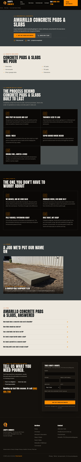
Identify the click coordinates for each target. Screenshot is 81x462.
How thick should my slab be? (12, 327)
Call (55, 2)
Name (46, 370)
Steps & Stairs (38, 437)
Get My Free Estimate (25, 35)
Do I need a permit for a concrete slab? (14, 342)
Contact (47, 3)
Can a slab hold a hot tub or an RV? (13, 332)
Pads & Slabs (38, 440)
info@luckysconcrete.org (64, 431)
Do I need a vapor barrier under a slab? (14, 337)
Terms (55, 456)
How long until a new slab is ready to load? (15, 347)
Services (31, 3)
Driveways (37, 431)
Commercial (39, 3)
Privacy (51, 456)
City (62, 384)
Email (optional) (66, 377)
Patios (36, 429)
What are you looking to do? (56, 391)
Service (47, 384)
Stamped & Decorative (40, 434)
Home (1, 7)
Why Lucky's (22, 3)
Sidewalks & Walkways (40, 443)
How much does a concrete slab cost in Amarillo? (17, 322)
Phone (46, 377)
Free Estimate (61, 434)
